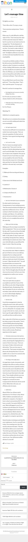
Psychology (5, 448)
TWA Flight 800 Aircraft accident (11, 516)
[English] (1, 474)
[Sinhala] (4, 474)
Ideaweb (12, 532)
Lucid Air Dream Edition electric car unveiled (14, 458)
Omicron (14, 464)
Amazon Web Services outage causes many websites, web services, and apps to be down (13, 494)
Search (3, 484)
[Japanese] (3, 474)
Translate (10, 480)
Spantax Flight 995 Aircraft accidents (12, 510)
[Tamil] (5, 474)
